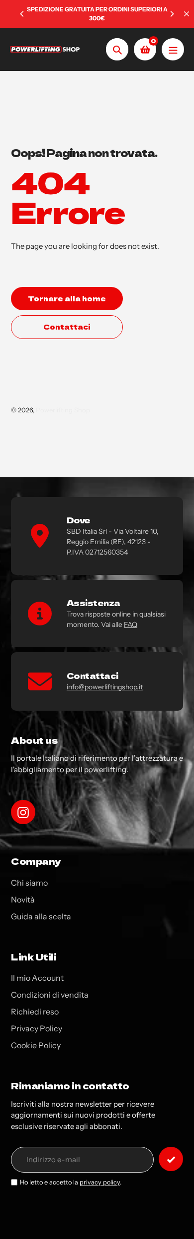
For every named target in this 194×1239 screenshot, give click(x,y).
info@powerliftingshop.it (105, 686)
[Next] (172, 14)
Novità (23, 899)
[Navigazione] (173, 49)
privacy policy (100, 1182)
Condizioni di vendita (50, 995)
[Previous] (22, 14)
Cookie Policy (36, 1045)
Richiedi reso (35, 1011)
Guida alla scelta (41, 916)
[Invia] (171, 1159)
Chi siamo (29, 883)
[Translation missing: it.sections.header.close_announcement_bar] (187, 14)
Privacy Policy (36, 1028)
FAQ (130, 624)
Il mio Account (37, 978)
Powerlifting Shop (63, 410)
